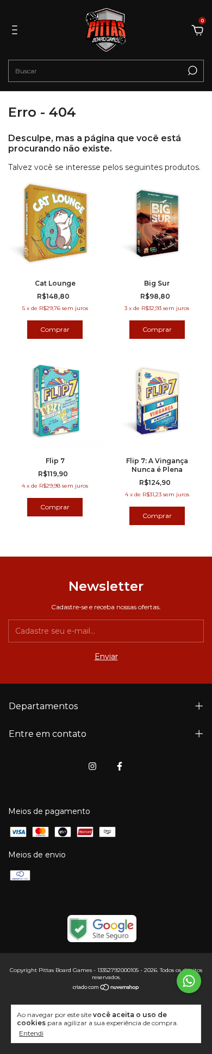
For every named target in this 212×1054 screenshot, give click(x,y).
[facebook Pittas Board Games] (119, 766)
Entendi (31, 1033)
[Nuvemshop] (106, 988)
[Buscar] (191, 70)
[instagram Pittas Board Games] (92, 766)
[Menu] (16, 31)
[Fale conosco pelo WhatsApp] (189, 981)
